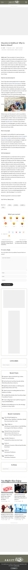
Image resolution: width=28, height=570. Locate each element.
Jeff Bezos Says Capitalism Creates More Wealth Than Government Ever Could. (15, 420)
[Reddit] (23, 232)
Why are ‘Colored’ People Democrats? (12, 435)
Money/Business (10, 49)
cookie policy (16, 565)
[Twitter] (12, 232)
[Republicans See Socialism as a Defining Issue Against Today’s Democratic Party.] (7, 508)
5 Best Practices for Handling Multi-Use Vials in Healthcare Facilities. (20, 516)
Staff (4, 47)
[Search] (26, 2)
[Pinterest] (16, 232)
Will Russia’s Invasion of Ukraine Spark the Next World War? (15, 446)
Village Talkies (7, 424)
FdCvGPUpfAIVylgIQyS (10, 417)
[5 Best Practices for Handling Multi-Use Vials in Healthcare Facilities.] (21, 508)
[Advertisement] (14, 21)
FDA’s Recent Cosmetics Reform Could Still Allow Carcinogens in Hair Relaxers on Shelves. (15, 427)
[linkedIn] (20, 232)
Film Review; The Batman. (10, 452)
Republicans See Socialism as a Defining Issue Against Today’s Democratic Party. (7, 516)
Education (4, 49)
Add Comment (20, 47)
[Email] (9, 235)
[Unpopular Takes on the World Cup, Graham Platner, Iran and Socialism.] (7, 488)
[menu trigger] (3, 2)
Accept (14, 568)
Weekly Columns (18, 49)
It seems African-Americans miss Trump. (13, 440)
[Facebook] (9, 232)
